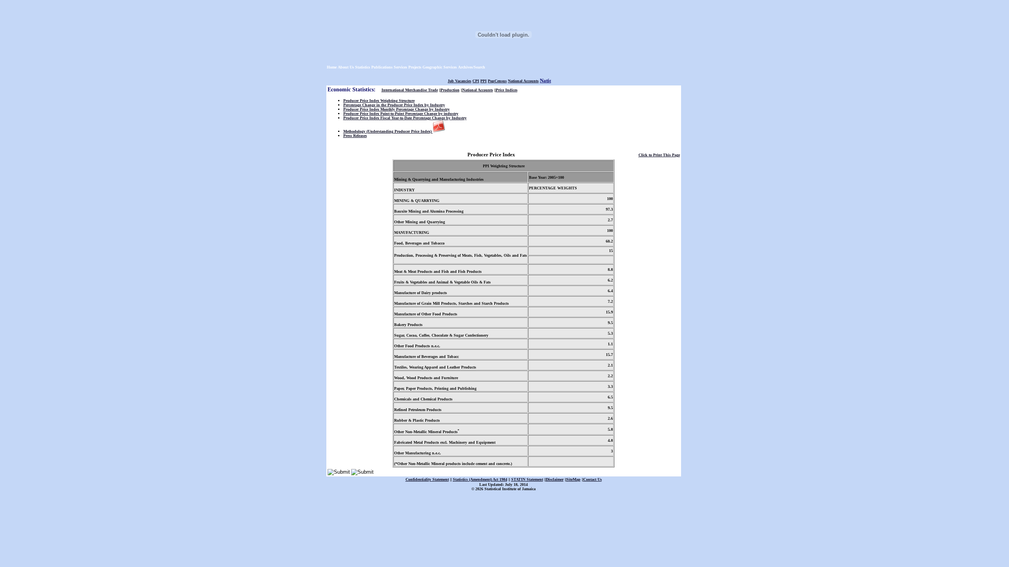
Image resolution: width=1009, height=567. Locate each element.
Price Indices (507, 90)
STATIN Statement (527, 479)
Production (450, 90)
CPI (470, 81)
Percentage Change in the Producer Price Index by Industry (394, 105)
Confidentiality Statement (427, 479)
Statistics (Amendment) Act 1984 (480, 479)
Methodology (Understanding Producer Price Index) (388, 131)
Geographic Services (440, 67)
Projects (414, 67)
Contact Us (592, 479)
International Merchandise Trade (410, 90)
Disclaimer (555, 479)
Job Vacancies (454, 81)
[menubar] (406, 67)
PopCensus (491, 81)
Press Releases (355, 135)
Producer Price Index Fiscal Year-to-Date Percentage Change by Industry (405, 118)
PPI (478, 81)
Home (332, 67)
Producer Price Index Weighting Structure (379, 100)
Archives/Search (471, 67)
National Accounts (518, 81)
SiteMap (573, 479)
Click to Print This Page (659, 155)
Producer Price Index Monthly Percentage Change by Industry (396, 109)
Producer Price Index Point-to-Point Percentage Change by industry (400, 113)
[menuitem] (331, 67)
